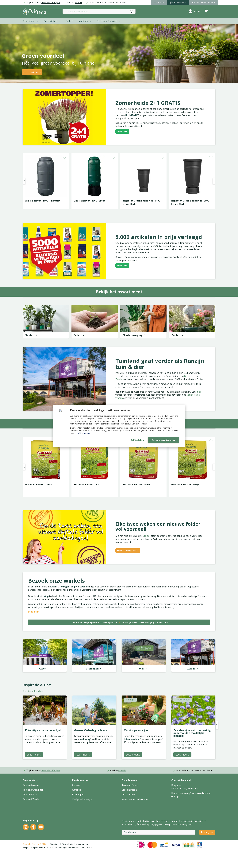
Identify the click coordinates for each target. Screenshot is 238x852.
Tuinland (35, 844)
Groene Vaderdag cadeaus (90, 730)
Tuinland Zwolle (31, 799)
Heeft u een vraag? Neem (184, 793)
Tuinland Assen (31, 785)
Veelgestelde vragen (82, 799)
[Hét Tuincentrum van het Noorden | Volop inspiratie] (34, 11)
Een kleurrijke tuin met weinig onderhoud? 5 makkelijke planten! (192, 733)
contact (202, 793)
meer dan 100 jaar (50, 2)
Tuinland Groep (130, 785)
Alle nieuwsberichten (33, 691)
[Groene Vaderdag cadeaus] (94, 709)
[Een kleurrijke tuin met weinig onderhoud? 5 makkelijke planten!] (193, 709)
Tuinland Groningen (33, 789)
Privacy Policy (67, 844)
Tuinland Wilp (30, 794)
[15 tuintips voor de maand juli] (45, 709)
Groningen (190, 376)
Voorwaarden (82, 844)
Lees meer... (34, 754)
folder (147, 535)
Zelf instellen (137, 440)
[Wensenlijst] (206, 11)
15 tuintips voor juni (136, 730)
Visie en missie (129, 789)
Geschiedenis (128, 794)
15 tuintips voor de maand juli (43, 730)
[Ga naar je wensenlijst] (206, 11)
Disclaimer (54, 844)
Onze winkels (32, 72)
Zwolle (119, 379)
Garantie (76, 789)
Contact (76, 785)
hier (199, 391)
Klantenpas (78, 794)
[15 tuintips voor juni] (144, 709)
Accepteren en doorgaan (163, 440)
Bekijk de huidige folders (128, 550)
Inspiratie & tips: (37, 684)
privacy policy (187, 825)
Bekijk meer (122, 131)
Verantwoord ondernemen (135, 799)
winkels (78, 2)
